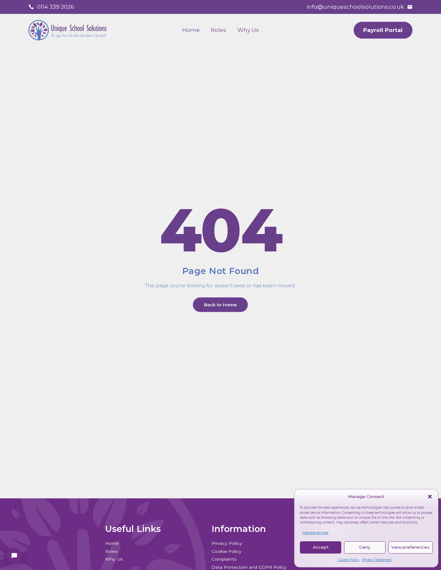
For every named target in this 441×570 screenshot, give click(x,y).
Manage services (315, 533)
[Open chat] (14, 556)
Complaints (224, 559)
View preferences (410, 547)
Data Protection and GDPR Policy (249, 567)
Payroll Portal (383, 30)
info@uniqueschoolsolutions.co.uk (355, 7)
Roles (218, 30)
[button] (430, 496)
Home (191, 30)
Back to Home (220, 304)
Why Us (248, 30)
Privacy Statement (377, 560)
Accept (321, 547)
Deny (364, 547)
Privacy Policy (226, 543)
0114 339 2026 (55, 7)
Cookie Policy (348, 560)
